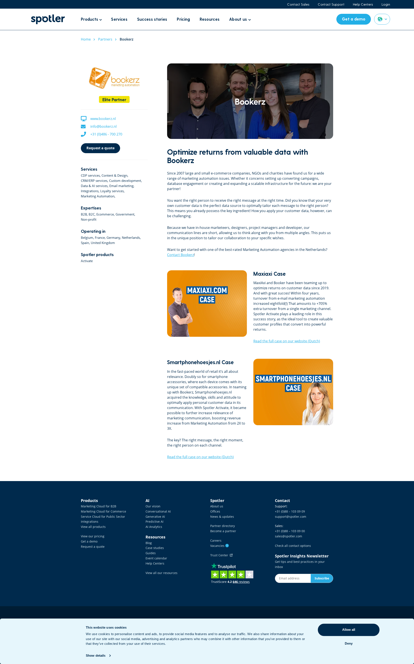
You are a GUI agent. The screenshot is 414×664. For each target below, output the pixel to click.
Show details (95, 655)
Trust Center (220, 555)
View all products (93, 527)
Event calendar (156, 558)
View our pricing (92, 536)
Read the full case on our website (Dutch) (286, 341)
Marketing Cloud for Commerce (103, 511)
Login (386, 4)
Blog (149, 543)
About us (216, 506)
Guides (151, 553)
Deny (349, 643)
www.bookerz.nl (103, 118)
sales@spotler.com (288, 536)
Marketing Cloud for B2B (98, 506)
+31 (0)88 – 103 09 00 (290, 531)
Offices (215, 511)
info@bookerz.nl (103, 126)
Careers (215, 540)
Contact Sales (298, 4)
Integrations (89, 521)
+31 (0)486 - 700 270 (106, 134)
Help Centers (363, 4)
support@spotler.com (290, 517)
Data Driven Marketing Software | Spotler (48, 19)
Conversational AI (158, 511)
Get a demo (89, 541)
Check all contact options (293, 546)
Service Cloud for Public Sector (103, 517)
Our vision (153, 506)
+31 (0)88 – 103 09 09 (290, 511)
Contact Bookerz (180, 254)
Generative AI (155, 517)
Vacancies (219, 546)
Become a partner (223, 531)
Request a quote (100, 148)
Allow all (348, 629)
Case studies (155, 548)
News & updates (222, 517)
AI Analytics (154, 527)
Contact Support (331, 4)
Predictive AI (154, 521)
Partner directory (222, 526)
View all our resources (161, 573)
